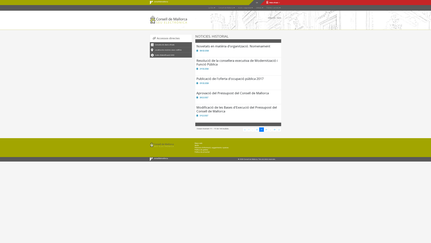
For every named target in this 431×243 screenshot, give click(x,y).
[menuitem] (211, 8)
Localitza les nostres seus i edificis (168, 50)
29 (275, 130)
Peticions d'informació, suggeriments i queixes (212, 147)
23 (262, 130)
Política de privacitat (202, 152)
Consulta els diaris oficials (165, 45)
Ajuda (279, 18)
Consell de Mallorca (157, 2)
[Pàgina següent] (279, 129)
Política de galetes (201, 150)
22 (257, 130)
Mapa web (272, 18)
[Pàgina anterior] (245, 129)
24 (266, 130)
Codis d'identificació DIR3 (164, 55)
